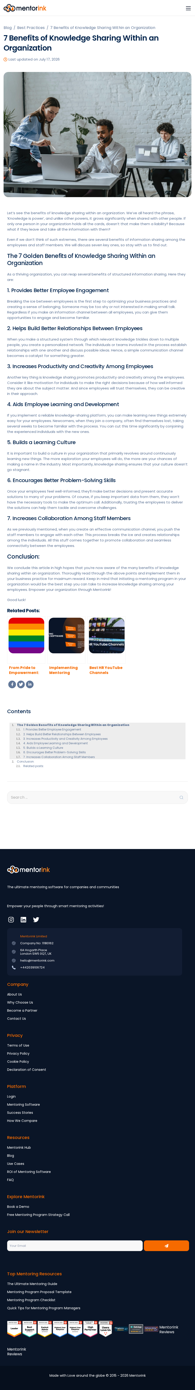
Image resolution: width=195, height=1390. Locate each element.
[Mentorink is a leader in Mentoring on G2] (14, 1332)
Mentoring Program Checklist (31, 1300)
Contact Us (16, 1018)
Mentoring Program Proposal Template (39, 1292)
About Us (14, 994)
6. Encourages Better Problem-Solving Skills (55, 752)
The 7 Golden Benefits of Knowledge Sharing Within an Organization (73, 725)
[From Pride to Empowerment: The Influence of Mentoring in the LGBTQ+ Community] (26, 640)
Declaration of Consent (26, 1069)
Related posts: (33, 766)
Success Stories (20, 1112)
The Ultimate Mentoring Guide (32, 1283)
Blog (10, 1155)
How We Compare (22, 1120)
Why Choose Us (20, 1002)
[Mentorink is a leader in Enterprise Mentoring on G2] (45, 1332)
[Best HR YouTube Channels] (107, 640)
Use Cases (15, 1163)
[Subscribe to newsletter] (166, 1245)
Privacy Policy (18, 1053)
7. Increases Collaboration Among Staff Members (59, 757)
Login (11, 1096)
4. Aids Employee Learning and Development (55, 743)
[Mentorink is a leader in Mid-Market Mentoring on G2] (29, 1332)
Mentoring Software (23, 1104)
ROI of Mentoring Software (29, 1171)
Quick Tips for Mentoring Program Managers (43, 1308)
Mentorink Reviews (168, 1329)
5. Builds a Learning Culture (43, 748)
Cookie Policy (18, 1061)
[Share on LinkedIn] (30, 684)
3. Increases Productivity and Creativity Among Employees (65, 739)
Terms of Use (18, 1045)
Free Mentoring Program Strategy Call (38, 1214)
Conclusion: (25, 761)
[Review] (121, 1332)
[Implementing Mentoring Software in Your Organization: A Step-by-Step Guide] (66, 640)
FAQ (10, 1179)
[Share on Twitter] (21, 684)
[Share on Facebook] (12, 684)
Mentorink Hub (19, 1147)
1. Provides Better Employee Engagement (52, 729)
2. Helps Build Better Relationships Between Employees (62, 734)
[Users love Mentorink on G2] (105, 1332)
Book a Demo (18, 1206)
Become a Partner (22, 1010)
